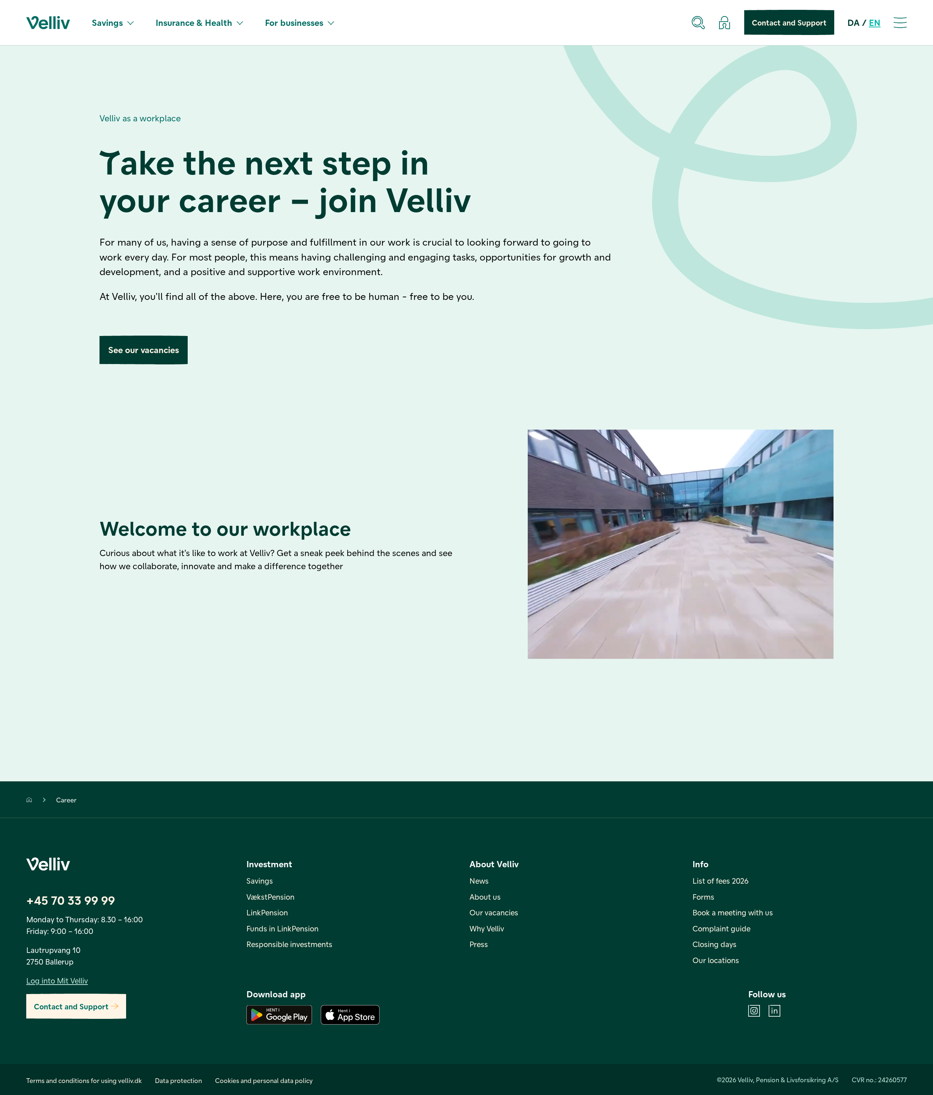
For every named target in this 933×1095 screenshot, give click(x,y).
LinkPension (267, 912)
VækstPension (270, 896)
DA (853, 22)
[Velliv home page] (48, 22)
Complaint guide (721, 928)
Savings (107, 22)
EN (875, 22)
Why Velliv (486, 928)
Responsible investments (289, 944)
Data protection (178, 1080)
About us (485, 896)
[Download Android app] (279, 1015)
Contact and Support (789, 22)
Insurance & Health (194, 22)
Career (66, 799)
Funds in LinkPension (282, 928)
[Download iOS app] (350, 1015)
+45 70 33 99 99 (70, 900)
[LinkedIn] (774, 1011)
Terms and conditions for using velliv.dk (84, 1080)
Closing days (714, 944)
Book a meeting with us (732, 912)
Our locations (715, 960)
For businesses (294, 22)
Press (478, 944)
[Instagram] (754, 1011)
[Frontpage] (29, 799)
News (479, 880)
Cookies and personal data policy (264, 1080)
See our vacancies (143, 349)
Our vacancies (493, 912)
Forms (703, 896)
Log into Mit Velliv (57, 980)
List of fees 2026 (720, 880)
